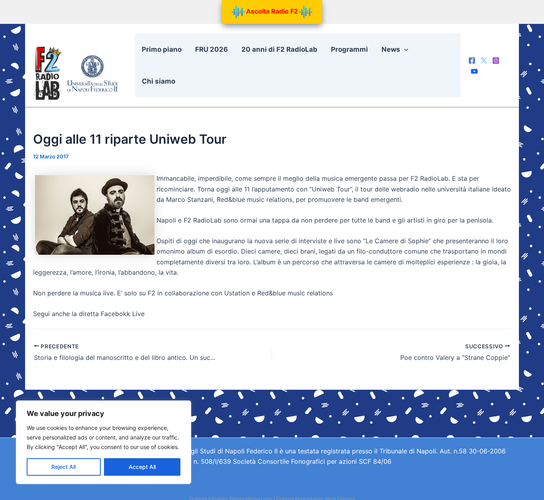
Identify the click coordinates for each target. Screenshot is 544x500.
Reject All (63, 466)
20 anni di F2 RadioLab (279, 49)
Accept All (142, 466)
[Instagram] (495, 60)
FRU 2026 (211, 49)
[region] (103, 442)
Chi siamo (158, 81)
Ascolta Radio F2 (272, 11)
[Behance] (474, 71)
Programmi (349, 49)
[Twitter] (483, 60)
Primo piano (162, 49)
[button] (404, 49)
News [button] (391, 49)
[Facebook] (472, 60)
